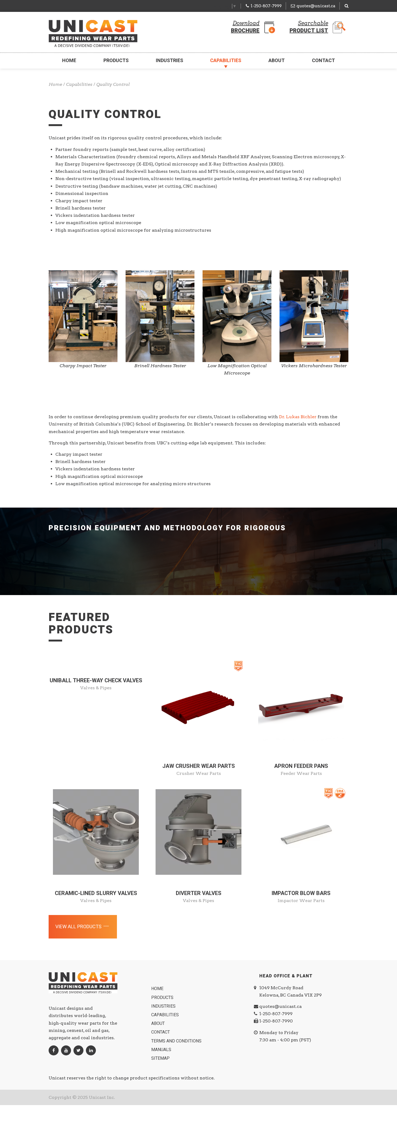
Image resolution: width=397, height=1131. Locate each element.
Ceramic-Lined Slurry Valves (96, 893)
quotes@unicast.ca (316, 6)
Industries (169, 60)
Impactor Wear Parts (301, 900)
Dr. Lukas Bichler (298, 416)
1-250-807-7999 (266, 6)
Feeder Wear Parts (301, 773)
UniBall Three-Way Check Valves (96, 680)
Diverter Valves (198, 893)
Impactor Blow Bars (301, 893)
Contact (323, 60)
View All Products (79, 926)
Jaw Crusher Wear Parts (198, 766)
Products (116, 60)
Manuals (161, 1049)
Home (69, 60)
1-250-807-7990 (276, 1021)
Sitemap (161, 1058)
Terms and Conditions (177, 1041)
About (276, 60)
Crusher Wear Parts (198, 773)
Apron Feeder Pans (301, 766)
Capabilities (225, 60)
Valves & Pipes (96, 687)
